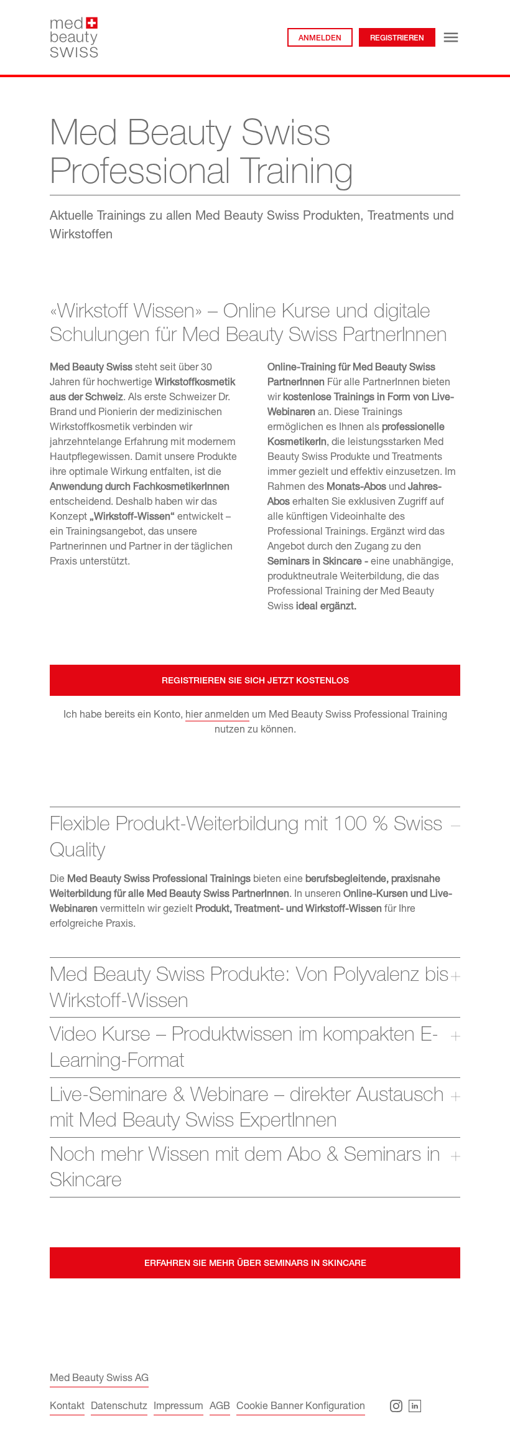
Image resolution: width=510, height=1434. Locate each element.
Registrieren (397, 38)
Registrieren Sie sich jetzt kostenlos (255, 681)
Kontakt (67, 1407)
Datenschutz (119, 1407)
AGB (220, 1407)
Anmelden (320, 38)
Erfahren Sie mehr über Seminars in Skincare (255, 1264)
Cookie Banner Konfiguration (300, 1407)
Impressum (178, 1407)
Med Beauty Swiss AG (99, 1379)
